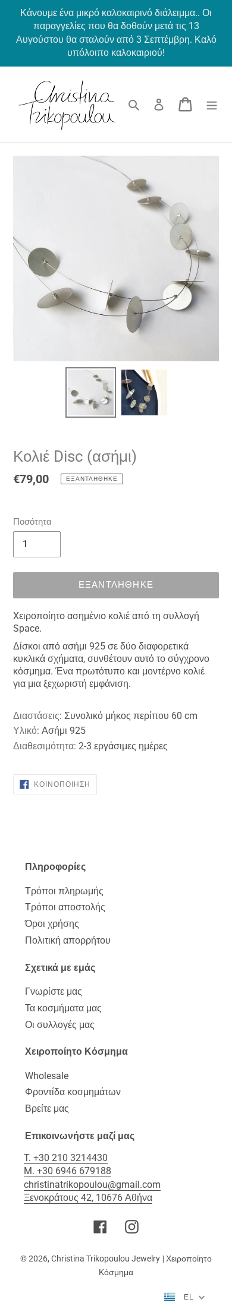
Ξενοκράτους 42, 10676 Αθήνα (88, 1197)
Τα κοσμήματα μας (63, 1008)
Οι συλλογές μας (60, 1024)
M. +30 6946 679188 (67, 1171)
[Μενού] (211, 104)
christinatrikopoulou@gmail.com (92, 1184)
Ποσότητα (32, 521)
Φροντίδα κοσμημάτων (73, 1091)
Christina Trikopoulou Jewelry (105, 1258)
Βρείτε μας (47, 1108)
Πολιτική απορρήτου (68, 940)
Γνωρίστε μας (53, 991)
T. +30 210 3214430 (66, 1157)
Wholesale (46, 1075)
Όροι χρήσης (52, 923)
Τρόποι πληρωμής (64, 891)
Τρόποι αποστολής (65, 907)
